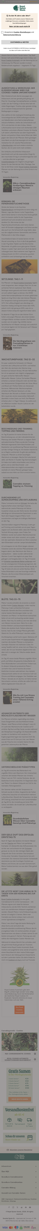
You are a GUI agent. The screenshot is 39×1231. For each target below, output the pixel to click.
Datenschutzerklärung (12, 35)
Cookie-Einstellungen (22, 32)
